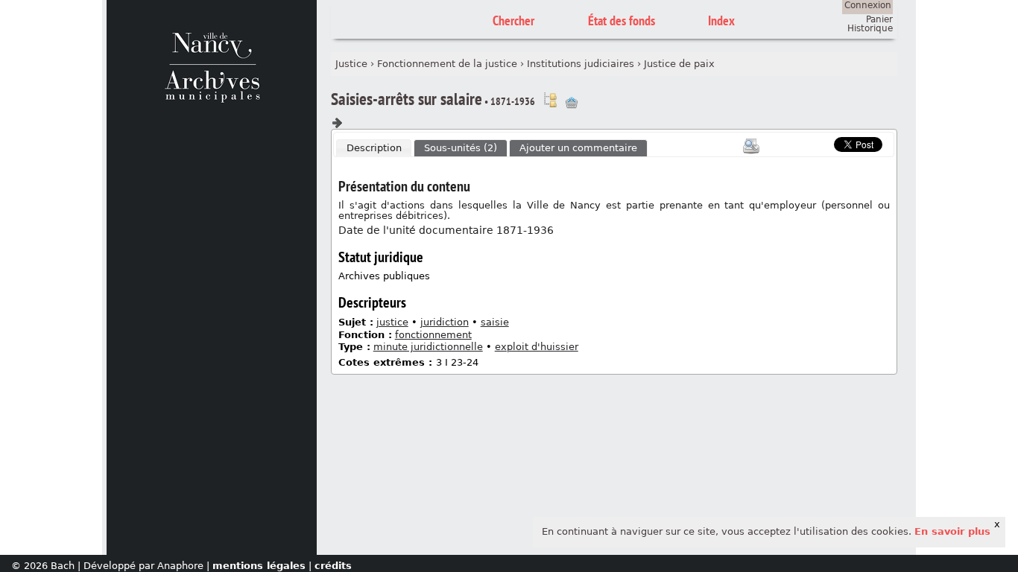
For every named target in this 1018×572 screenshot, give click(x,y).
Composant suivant (337, 123)
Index (721, 20)
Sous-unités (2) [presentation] (460, 147)
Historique (870, 28)
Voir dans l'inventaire (550, 99)
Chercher (513, 20)
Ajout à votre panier (571, 102)
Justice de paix (679, 63)
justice (392, 322)
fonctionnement (433, 334)
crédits (333, 565)
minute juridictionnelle (428, 346)
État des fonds (621, 20)
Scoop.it (810, 142)
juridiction (444, 322)
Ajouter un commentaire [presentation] (578, 147)
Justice (351, 63)
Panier (879, 19)
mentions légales (259, 565)
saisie (495, 322)
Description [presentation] (374, 147)
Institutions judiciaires (580, 63)
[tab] (374, 148)
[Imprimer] (751, 146)
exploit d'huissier (536, 346)
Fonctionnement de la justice (447, 63)
